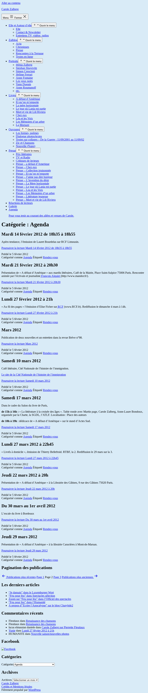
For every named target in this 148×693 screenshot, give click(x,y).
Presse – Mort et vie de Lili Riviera (36, 199)
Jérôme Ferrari (24, 74)
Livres (12, 95)
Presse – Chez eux (26, 167)
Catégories (7, 664)
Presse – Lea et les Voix (29, 189)
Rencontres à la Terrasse (29, 53)
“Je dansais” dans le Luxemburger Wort (31, 592)
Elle (18, 29)
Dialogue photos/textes (29, 136)
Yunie (12, 630)
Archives (6, 679)
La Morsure (22, 124)
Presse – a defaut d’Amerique (32, 163)
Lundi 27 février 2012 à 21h (38, 630)
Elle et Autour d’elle (20, 25)
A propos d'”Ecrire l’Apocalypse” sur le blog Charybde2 (41, 605)
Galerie (13, 206)
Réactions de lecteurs (21, 203)
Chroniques (22, 46)
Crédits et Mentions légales (16, 686)
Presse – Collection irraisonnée (33, 170)
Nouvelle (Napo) (25, 146)
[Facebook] (8, 649)
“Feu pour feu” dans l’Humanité (27, 602)
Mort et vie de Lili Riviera (30, 111)
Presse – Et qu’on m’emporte (32, 173)
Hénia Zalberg (24, 64)
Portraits (13, 61)
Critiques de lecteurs (27, 160)
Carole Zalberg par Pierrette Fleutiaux (63, 627)
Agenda (27, 257)
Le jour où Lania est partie (31, 108)
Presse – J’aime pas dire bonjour (34, 176)
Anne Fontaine (24, 77)
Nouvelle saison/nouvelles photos (50, 633)
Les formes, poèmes (27, 133)
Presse (19, 50)
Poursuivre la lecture (36, 247)
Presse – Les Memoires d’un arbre (35, 193)
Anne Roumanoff (26, 87)
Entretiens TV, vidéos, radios (32, 35)
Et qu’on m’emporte (27, 102)
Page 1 (40, 577)
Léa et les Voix (24, 118)
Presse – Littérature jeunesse (32, 196)
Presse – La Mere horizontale (32, 183)
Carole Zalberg (10, 9)
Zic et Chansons (25, 142)
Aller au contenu (10, 3)
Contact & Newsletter (28, 32)
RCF (60, 306)
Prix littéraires (24, 154)
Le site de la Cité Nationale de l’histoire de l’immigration (33, 374)
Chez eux (21, 115)
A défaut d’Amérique (28, 98)
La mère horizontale (27, 105)
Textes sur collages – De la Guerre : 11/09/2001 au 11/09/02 (50, 139)
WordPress (34, 689)
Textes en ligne (24, 56)
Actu (18, 43)
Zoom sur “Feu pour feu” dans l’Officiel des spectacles (40, 599)
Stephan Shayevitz (26, 68)
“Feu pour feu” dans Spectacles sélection (32, 595)
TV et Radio (23, 157)
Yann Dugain (23, 84)
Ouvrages (14, 129)
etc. (18, 90)
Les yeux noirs (24, 81)
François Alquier (50, 275)
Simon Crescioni (25, 71)
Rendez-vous (50, 257)
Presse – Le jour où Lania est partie (36, 186)
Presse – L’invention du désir (32, 180)
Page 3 (57, 577)
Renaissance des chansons (41, 620)
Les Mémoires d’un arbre (30, 121)
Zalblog (13, 40)
